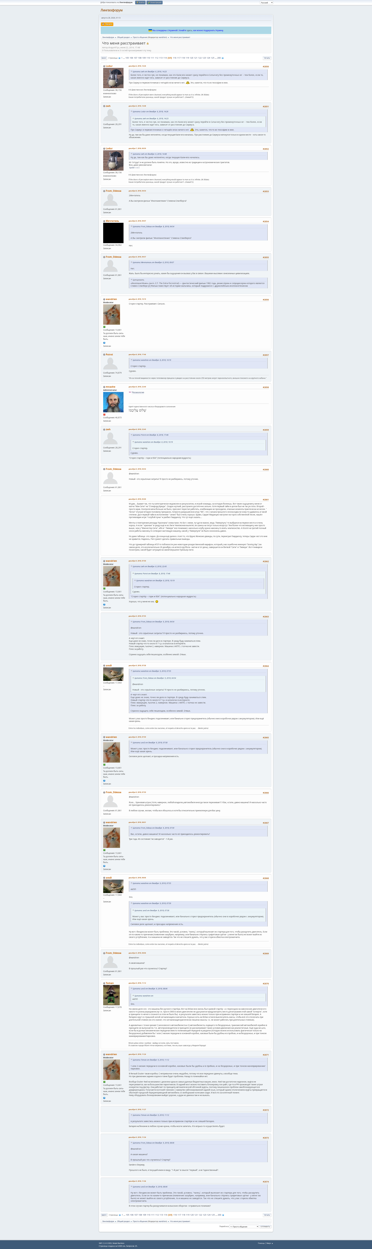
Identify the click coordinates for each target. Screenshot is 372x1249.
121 (195, 58)
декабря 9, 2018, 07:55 (137, 616)
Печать (267, 58)
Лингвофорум (112, 10)
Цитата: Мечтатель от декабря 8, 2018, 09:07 (153, 262)
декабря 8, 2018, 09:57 (137, 257)
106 (131, 58)
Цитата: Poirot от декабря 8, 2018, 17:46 (150, 435)
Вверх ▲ (270, 1243)
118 (183, 58)
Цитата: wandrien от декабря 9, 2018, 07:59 (152, 903)
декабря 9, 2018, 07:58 (137, 665)
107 (135, 58)
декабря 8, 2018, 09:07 (137, 221)
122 (200, 58)
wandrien (162, 37)
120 (191, 58)
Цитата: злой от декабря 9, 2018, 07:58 (150, 742)
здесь (189, 30)
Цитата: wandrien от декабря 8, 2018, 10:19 (152, 360)
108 (140, 58)
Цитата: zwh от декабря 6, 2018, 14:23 (150, 71)
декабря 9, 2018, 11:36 (137, 1181)
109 (144, 58)
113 (161, 58)
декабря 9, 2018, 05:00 (137, 499)
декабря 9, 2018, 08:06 (137, 878)
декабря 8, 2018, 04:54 (137, 191)
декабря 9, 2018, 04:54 (137, 469)
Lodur (109, 66)
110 (148, 58)
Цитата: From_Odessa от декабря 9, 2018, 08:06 (153, 1143)
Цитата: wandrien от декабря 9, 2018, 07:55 (152, 671)
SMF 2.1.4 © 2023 (105, 1243)
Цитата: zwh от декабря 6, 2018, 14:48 (150, 154)
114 (165, 58)
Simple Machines (118, 1243)
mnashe (110, 386)
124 (208, 58)
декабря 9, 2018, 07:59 (137, 737)
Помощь (261, 1243)
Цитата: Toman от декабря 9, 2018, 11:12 (151, 1060)
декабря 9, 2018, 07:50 (137, 561)
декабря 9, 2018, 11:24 (137, 1054)
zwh (108, 106)
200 (219, 58)
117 (179, 58)
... (124, 58)
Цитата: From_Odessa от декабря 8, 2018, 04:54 (153, 226)
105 (127, 58)
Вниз (104, 58)
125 (212, 58)
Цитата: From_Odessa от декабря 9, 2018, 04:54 (153, 621)
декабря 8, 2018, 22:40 (137, 387)
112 (156, 58)
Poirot (109, 354)
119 (187, 58)
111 (152, 58)
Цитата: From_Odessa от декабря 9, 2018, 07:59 (153, 828)
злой (109, 665)
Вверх (104, 1215)
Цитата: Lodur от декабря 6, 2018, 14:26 (150, 111)
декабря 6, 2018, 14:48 (137, 106)
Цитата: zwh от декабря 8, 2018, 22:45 (150, 566)
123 (204, 58)
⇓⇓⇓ (137, 167)
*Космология (138, 392)
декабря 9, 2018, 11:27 (137, 1109)
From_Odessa (113, 190)
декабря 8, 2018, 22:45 (137, 429)
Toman (110, 983)
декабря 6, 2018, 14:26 (137, 66)
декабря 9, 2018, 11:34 (137, 1137)
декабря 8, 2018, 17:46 (137, 354)
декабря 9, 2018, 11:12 (137, 983)
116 (174, 58)
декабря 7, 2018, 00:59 (137, 148)
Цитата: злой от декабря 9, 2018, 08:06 (150, 988)
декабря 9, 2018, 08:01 (137, 822)
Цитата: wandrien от (144, 996)
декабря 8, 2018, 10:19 (137, 299)
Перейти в (223, 1226)
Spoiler (132, 167)
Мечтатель (112, 221)
